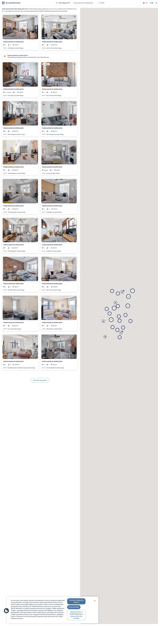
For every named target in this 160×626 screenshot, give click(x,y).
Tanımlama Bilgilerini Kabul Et (76, 601)
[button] (127, 305)
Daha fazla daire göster (40, 380)
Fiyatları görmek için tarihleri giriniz (13, 41)
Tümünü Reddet (74, 607)
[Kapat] (95, 601)
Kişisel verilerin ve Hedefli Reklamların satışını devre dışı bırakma (76, 615)
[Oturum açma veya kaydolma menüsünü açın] (156, 2)
